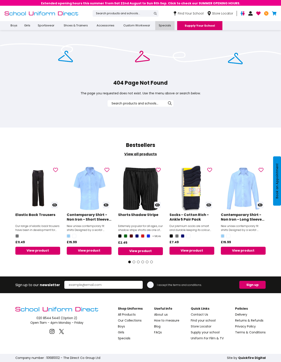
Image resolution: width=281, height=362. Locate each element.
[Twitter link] (61, 331)
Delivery (241, 314)
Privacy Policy (245, 326)
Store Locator (201, 326)
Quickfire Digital (252, 358)
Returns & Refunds (249, 320)
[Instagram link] (52, 331)
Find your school (203, 320)
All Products (127, 314)
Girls (27, 25)
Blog (157, 326)
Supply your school (205, 332)
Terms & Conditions (250, 332)
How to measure (166, 320)
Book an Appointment (277, 181)
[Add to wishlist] (55, 170)
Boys (14, 25)
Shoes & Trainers (76, 25)
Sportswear (46, 25)
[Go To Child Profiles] (242, 13)
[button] (129, 262)
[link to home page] (56, 311)
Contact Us (199, 314)
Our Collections (130, 320)
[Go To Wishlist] (258, 13)
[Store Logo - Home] (41, 13)
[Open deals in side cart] (266, 13)
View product (38, 250)
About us (161, 314)
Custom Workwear (136, 25)
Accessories (105, 25)
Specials (165, 25)
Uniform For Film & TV (207, 338)
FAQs (158, 332)
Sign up (252, 285)
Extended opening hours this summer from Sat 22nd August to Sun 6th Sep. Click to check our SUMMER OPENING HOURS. (140, 3)
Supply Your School (200, 26)
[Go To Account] (250, 13)
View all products (140, 154)
